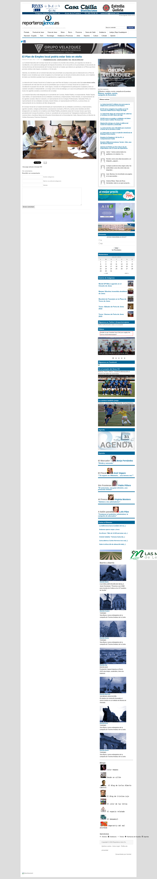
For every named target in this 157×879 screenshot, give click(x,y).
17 (111, 266)
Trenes (122, 837)
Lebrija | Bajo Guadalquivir (118, 32)
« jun (106, 273)
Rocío (70, 32)
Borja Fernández (125, 461)
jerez (70, 59)
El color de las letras (116, 804)
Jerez (78, 36)
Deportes (87, 36)
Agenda (146, 837)
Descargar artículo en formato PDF (32, 167)
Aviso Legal (116, 846)
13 (127, 264)
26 (122, 269)
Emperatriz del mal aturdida (112, 827)
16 (106, 266)
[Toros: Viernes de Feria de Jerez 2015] (130, 316)
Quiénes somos (106, 846)
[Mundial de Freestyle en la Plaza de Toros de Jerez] (130, 301)
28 (132, 269)
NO (101, 243)
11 (116, 264)
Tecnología (50, 36)
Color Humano (112, 770)
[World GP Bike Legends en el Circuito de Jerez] (130, 286)
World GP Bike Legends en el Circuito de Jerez (110, 285)
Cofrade (104, 36)
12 (122, 264)
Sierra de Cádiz (90, 32)
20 (127, 266)
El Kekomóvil (112, 819)
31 (111, 271)
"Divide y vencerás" (106, 463)
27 (127, 269)
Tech (41, 36)
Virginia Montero (122, 499)
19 (122, 266)
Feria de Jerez (52, 32)
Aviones (104, 837)
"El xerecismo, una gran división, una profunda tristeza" (112, 488)
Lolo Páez (124, 512)
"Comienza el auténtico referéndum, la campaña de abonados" (113, 515)
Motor (63, 32)
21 (132, 266)
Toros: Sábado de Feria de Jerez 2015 (111, 308)
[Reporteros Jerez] (44, 19)
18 (116, 266)
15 (100, 266)
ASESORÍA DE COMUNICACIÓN (55, 28)
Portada (26, 32)
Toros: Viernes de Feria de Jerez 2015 (111, 315)
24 (111, 269)
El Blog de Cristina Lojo (117, 796)
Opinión (112, 36)
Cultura (95, 36)
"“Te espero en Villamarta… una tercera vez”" (115, 475)
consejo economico (62, 59)
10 (111, 264)
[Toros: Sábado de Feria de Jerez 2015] (130, 309)
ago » (127, 273)
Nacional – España (30, 36)
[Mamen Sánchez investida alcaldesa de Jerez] (130, 293)
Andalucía (102, 32)
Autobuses (113, 837)
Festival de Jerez (38, 32)
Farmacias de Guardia (134, 837)
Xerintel (128, 854)
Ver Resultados (116, 250)
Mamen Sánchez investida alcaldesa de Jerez (113, 292)
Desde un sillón (113, 777)
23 (106, 269)
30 (106, 271)
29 (100, 271)
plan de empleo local (77, 59)
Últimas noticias (104, 99)
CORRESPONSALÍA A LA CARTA (32, 28)
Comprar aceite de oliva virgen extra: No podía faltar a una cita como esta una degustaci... (118, 168)
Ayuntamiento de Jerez (49, 59)
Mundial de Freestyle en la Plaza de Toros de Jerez (112, 300)
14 (132, 264)
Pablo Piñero (124, 485)
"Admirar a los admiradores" (109, 502)
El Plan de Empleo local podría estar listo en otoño (52, 56)
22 (100, 269)
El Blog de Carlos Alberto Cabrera (115, 786)
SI (101, 240)
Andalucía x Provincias (65, 36)
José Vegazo (119, 473)
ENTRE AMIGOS (103, 89)
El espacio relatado (115, 811)
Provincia (79, 32)
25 (116, 269)
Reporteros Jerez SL (119, 842)
